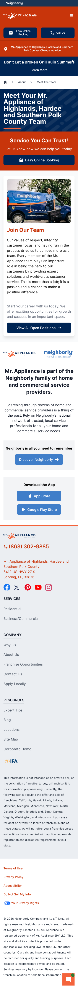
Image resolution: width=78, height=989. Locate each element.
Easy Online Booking (23, 32)
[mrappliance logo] (39, 536)
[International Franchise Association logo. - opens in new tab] (11, 761)
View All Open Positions (36, 328)
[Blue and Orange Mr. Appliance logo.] (19, 354)
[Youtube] (38, 587)
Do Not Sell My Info (17, 894)
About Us (11, 654)
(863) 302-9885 (29, 546)
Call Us (60, 32)
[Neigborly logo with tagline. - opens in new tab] (59, 354)
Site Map (10, 739)
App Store (42, 496)
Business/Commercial (21, 618)
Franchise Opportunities (23, 664)
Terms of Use (13, 868)
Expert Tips (13, 710)
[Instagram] (48, 587)
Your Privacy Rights (25, 903)
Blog (7, 720)
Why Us (9, 645)
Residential (12, 609)
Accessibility (12, 885)
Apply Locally (14, 684)
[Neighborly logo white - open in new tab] (14, 3)
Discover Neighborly (36, 459)
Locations (11, 729)
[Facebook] (6, 587)
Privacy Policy (13, 877)
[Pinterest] (27, 587)
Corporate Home (17, 749)
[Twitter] (17, 587)
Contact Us (12, 674)
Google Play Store (42, 509)
